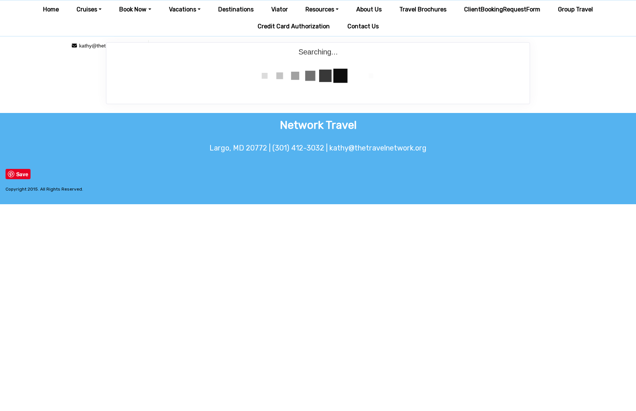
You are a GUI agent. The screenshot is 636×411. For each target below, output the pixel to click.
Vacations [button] (182, 9)
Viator (279, 9)
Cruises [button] (87, 9)
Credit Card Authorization (294, 26)
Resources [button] (319, 9)
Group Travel (575, 9)
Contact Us (363, 26)
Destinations (236, 9)
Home (51, 9)
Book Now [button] (132, 9)
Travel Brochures (422, 9)
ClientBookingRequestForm (502, 9)
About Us (369, 9)
